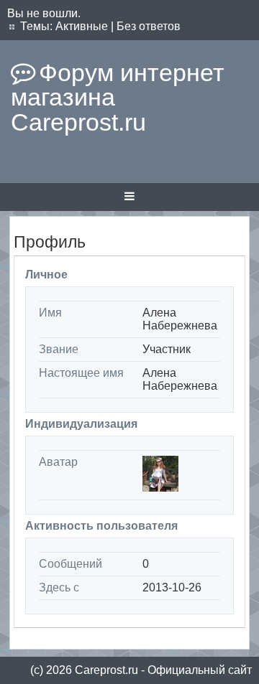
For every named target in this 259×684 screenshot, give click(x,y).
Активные (81, 26)
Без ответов (149, 26)
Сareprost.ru (106, 670)
